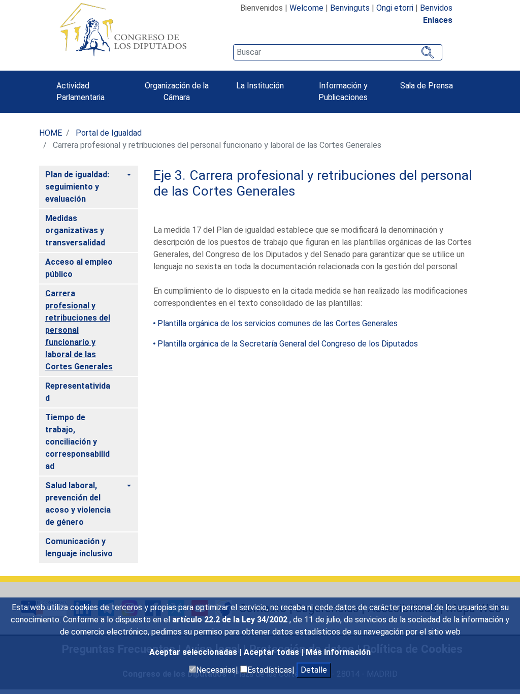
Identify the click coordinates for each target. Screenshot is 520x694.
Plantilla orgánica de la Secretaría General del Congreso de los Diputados (287, 344)
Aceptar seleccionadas (194, 652)
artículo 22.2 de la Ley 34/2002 (230, 619)
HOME (50, 133)
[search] (337, 52)
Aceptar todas (272, 652)
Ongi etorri (394, 8)
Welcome (306, 8)
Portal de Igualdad (109, 133)
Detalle (314, 670)
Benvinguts (350, 8)
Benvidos (436, 8)
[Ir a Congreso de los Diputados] (122, 29)
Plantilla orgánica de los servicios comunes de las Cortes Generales (277, 323)
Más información (338, 652)
